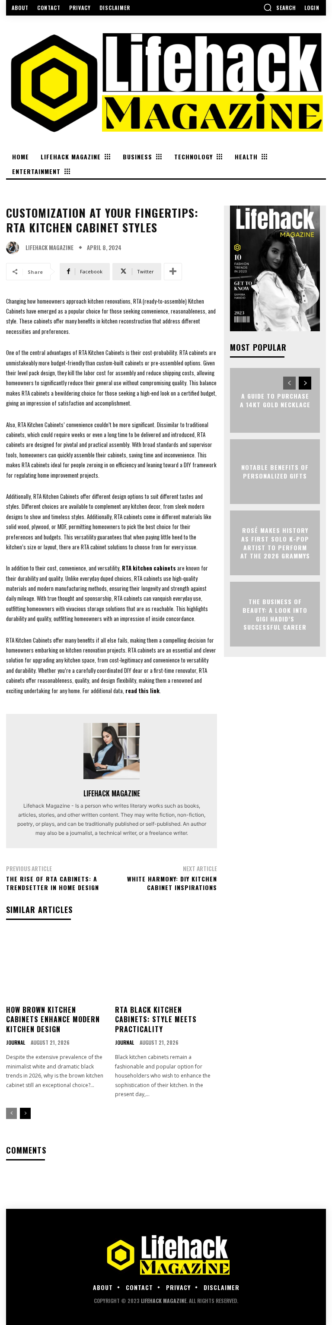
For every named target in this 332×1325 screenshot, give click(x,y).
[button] (279, 7)
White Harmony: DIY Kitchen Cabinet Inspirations (172, 883)
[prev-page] (11, 1113)
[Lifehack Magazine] (14, 247)
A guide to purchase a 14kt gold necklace (275, 400)
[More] (173, 271)
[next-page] (25, 1113)
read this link (142, 690)
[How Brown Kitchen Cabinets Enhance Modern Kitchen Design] (57, 966)
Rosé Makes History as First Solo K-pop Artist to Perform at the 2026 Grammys (275, 543)
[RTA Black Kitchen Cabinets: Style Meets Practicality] (166, 966)
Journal (15, 1042)
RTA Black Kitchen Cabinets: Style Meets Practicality (156, 1019)
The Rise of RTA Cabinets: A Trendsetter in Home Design (52, 883)
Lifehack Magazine (49, 247)
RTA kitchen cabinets (149, 568)
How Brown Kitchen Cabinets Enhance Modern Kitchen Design (53, 1019)
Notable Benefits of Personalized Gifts (275, 472)
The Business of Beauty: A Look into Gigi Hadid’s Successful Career (275, 614)
